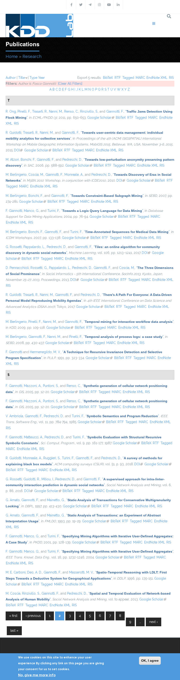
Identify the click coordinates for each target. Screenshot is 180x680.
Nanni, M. (56, 111)
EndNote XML (156, 78)
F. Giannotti (14, 211)
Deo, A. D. (34, 572)
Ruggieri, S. (51, 458)
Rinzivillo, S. (89, 111)
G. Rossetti (14, 247)
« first (13, 616)
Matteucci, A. (33, 437)
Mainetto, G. (56, 500)
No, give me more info (37, 675)
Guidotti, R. (31, 479)
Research (31, 56)
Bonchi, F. (28, 159)
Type (33, 78)
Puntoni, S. (50, 386)
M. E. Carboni (16, 572)
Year (41, 78)
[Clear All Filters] (70, 83)
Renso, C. (71, 111)
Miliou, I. (47, 479)
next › (153, 622)
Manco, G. (31, 211)
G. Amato (13, 500)
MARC (140, 78)
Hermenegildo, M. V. (45, 352)
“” (106, 196)
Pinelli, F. (24, 111)
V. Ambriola (14, 416)
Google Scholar (100, 117)
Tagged (128, 78)
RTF (118, 78)
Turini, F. (53, 211)
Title (21, 78)
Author (11, 78)
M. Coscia (13, 593)
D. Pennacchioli (17, 268)
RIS (171, 78)
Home (12, 56)
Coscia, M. (36, 174)
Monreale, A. (73, 174)
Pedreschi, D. (72, 159)
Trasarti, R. (39, 111)
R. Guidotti (13, 132)
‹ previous (33, 616)
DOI (18, 150)
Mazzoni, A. (32, 386)
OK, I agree (150, 660)
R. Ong (11, 111)
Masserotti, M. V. (81, 572)
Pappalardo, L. (34, 247)
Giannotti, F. (115, 111)
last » (14, 630)
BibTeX (108, 78)
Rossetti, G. (38, 268)
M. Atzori (12, 159)
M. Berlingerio (16, 174)
